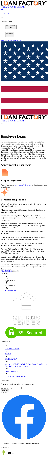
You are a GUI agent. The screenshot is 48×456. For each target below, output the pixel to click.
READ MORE (6, 271)
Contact (8, 354)
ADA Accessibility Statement (15, 376)
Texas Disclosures (11, 371)
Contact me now (11, 290)
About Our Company (12, 349)
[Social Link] (24, 440)
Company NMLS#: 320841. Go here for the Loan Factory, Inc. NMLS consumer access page (26, 365)
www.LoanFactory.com (23, 185)
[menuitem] (11, 27)
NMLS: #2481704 (11, 359)
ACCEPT (15, 271)
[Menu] (2, 123)
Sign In (3, 40)
